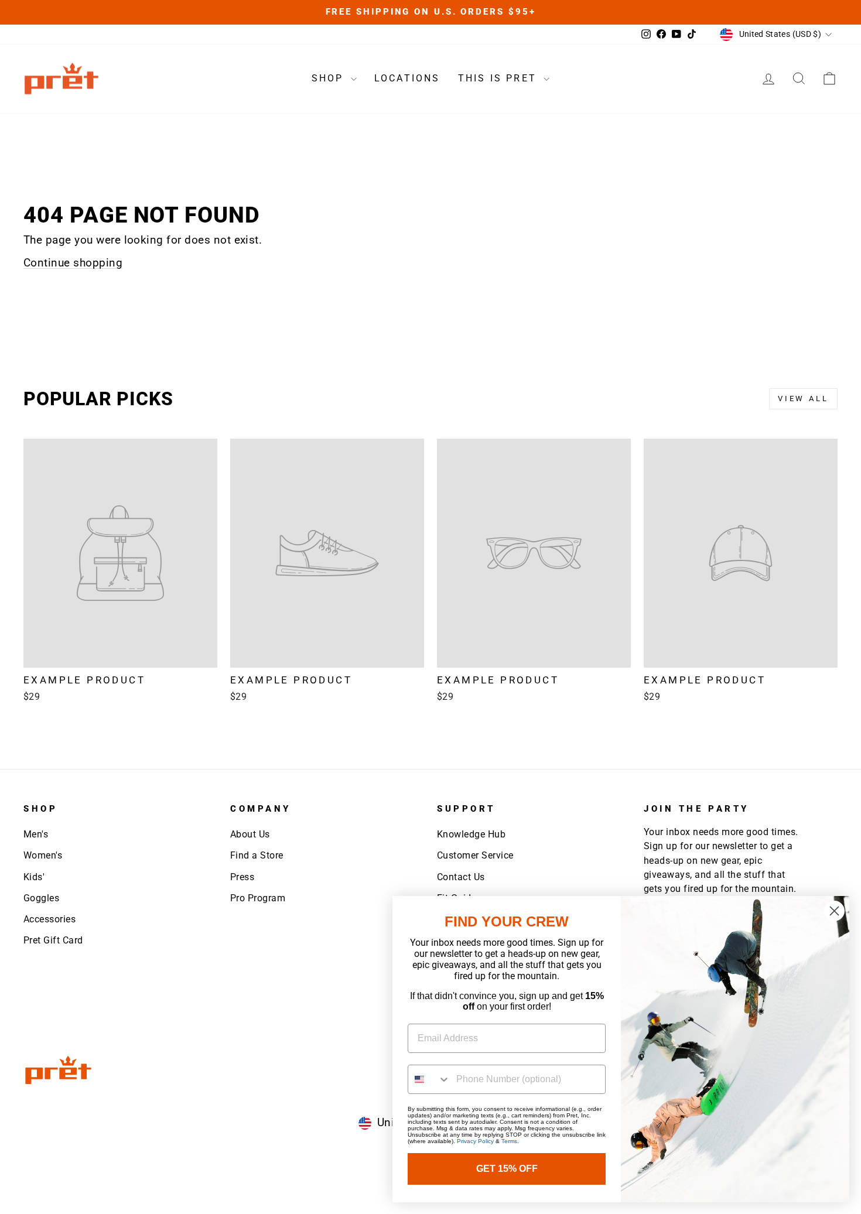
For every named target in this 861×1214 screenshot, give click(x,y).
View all (803, 398)
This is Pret (499, 78)
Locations (407, 78)
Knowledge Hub (471, 834)
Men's (35, 834)
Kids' (34, 877)
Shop (330, 78)
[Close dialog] (834, 911)
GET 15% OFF (507, 1169)
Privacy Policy (475, 1141)
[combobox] (429, 1079)
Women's (42, 855)
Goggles (41, 898)
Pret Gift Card (53, 940)
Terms (509, 1141)
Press (242, 877)
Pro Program (257, 898)
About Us (250, 834)
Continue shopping (72, 262)
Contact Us (461, 877)
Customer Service (475, 855)
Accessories (49, 919)
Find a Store (256, 855)
